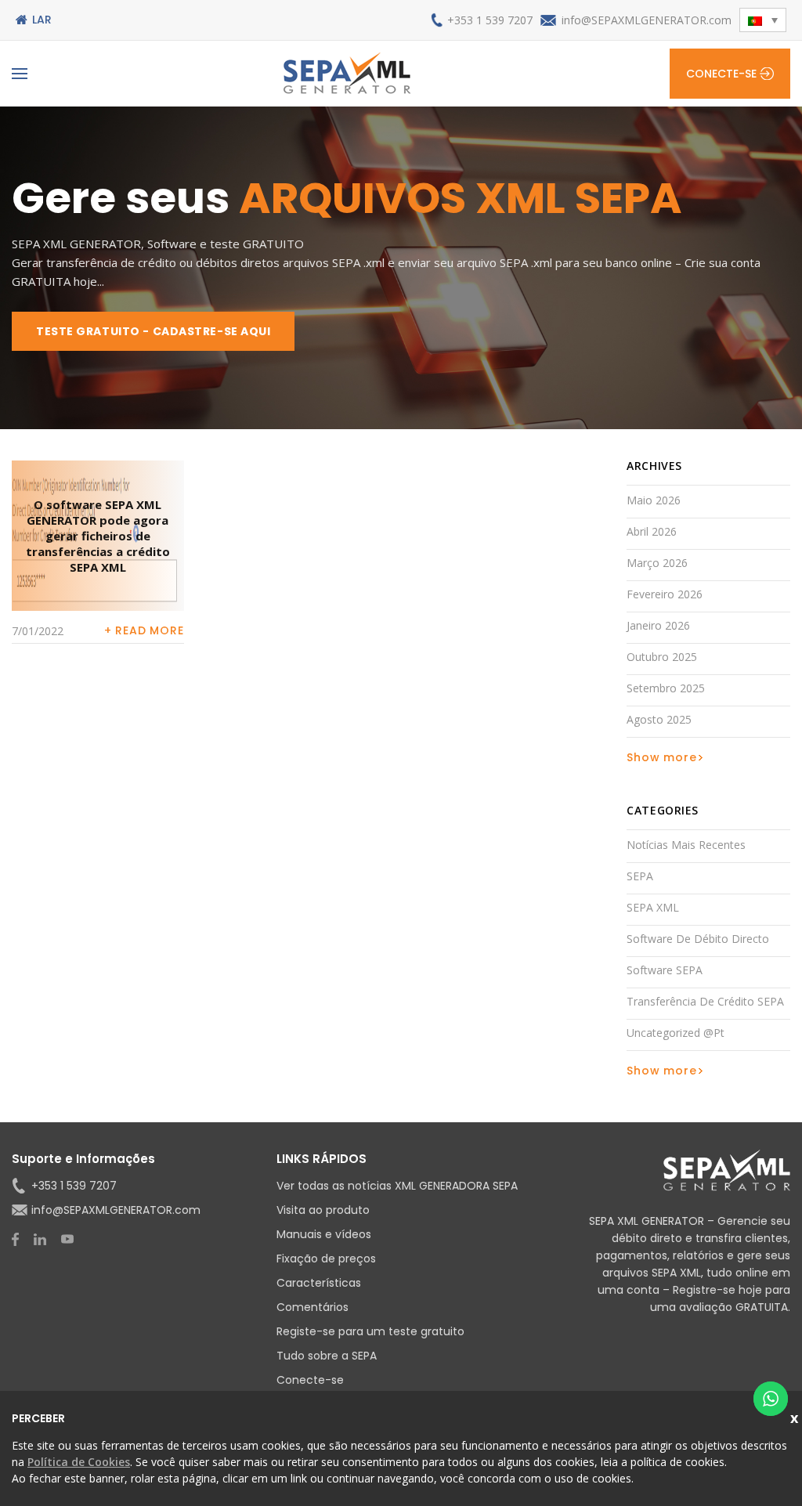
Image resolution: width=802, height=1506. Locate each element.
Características (318, 1283)
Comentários (312, 1307)
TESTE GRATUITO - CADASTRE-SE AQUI (153, 331)
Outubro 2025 (662, 656)
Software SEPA (665, 969)
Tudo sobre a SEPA (326, 1355)
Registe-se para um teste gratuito (370, 1331)
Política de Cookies (78, 1461)
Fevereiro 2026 (665, 594)
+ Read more (144, 630)
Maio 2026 (654, 500)
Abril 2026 (652, 531)
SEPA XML (653, 907)
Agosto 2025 (659, 719)
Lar (42, 19)
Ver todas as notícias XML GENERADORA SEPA (397, 1186)
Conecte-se (721, 73)
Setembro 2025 (666, 688)
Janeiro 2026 (658, 625)
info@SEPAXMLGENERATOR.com (647, 20)
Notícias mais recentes (686, 844)
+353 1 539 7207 (490, 20)
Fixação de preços (326, 1258)
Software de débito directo (698, 938)
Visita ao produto (323, 1210)
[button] (762, 20)
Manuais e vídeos (323, 1234)
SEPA (640, 876)
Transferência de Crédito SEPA (705, 1001)
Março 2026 (657, 562)
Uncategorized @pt (675, 1032)
